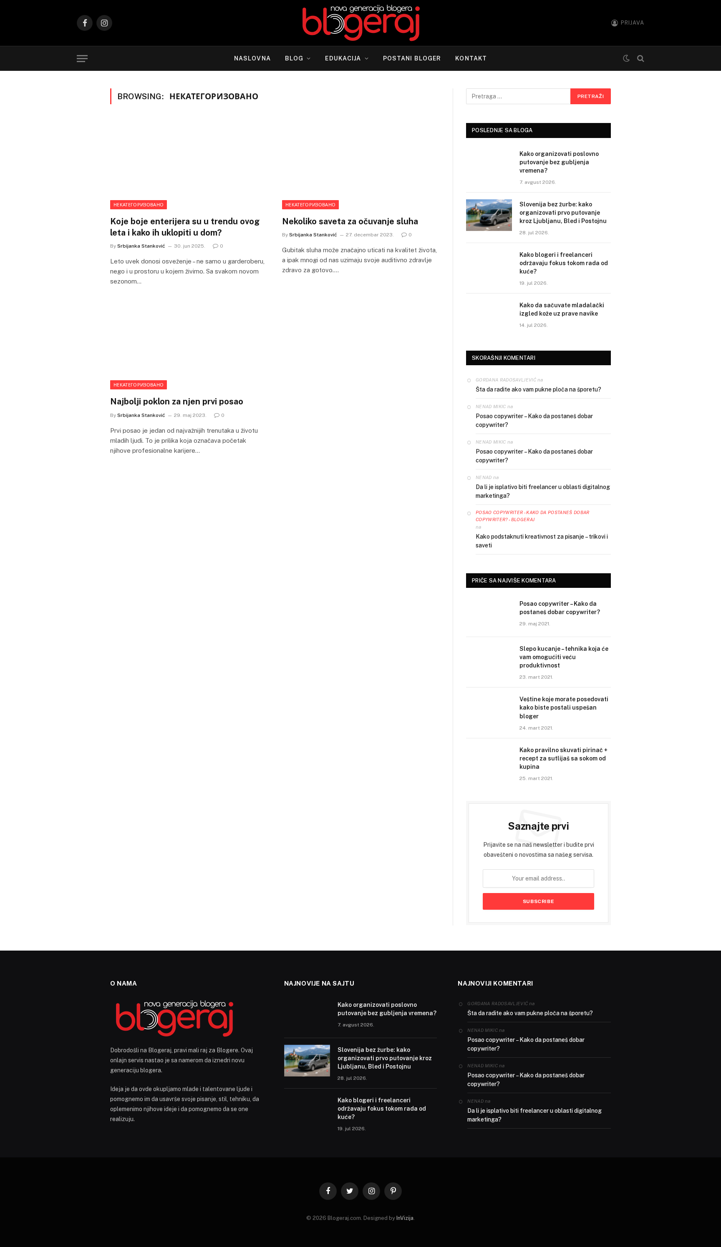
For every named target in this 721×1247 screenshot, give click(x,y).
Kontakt (471, 58)
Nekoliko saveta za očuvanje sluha (350, 221)
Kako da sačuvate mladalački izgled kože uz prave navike (561, 309)
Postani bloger (412, 58)
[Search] (639, 58)
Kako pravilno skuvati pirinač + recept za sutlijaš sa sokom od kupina (563, 758)
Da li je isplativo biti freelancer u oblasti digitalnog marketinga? (543, 491)
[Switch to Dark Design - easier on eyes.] (626, 58)
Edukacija (343, 58)
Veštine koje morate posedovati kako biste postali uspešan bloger (563, 707)
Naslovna (252, 58)
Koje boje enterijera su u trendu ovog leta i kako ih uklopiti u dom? (185, 227)
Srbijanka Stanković (141, 246)
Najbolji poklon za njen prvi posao (176, 401)
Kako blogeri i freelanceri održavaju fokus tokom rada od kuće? (563, 263)
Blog (294, 58)
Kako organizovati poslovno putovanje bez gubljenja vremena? (559, 162)
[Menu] (82, 58)
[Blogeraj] (361, 23)
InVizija (404, 1218)
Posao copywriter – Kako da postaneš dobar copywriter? (534, 420)
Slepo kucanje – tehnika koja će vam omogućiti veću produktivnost (563, 657)
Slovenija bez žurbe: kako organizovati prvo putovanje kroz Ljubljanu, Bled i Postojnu (563, 212)
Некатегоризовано (138, 204)
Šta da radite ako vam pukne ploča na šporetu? (538, 389)
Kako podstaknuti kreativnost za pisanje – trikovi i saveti (542, 541)
